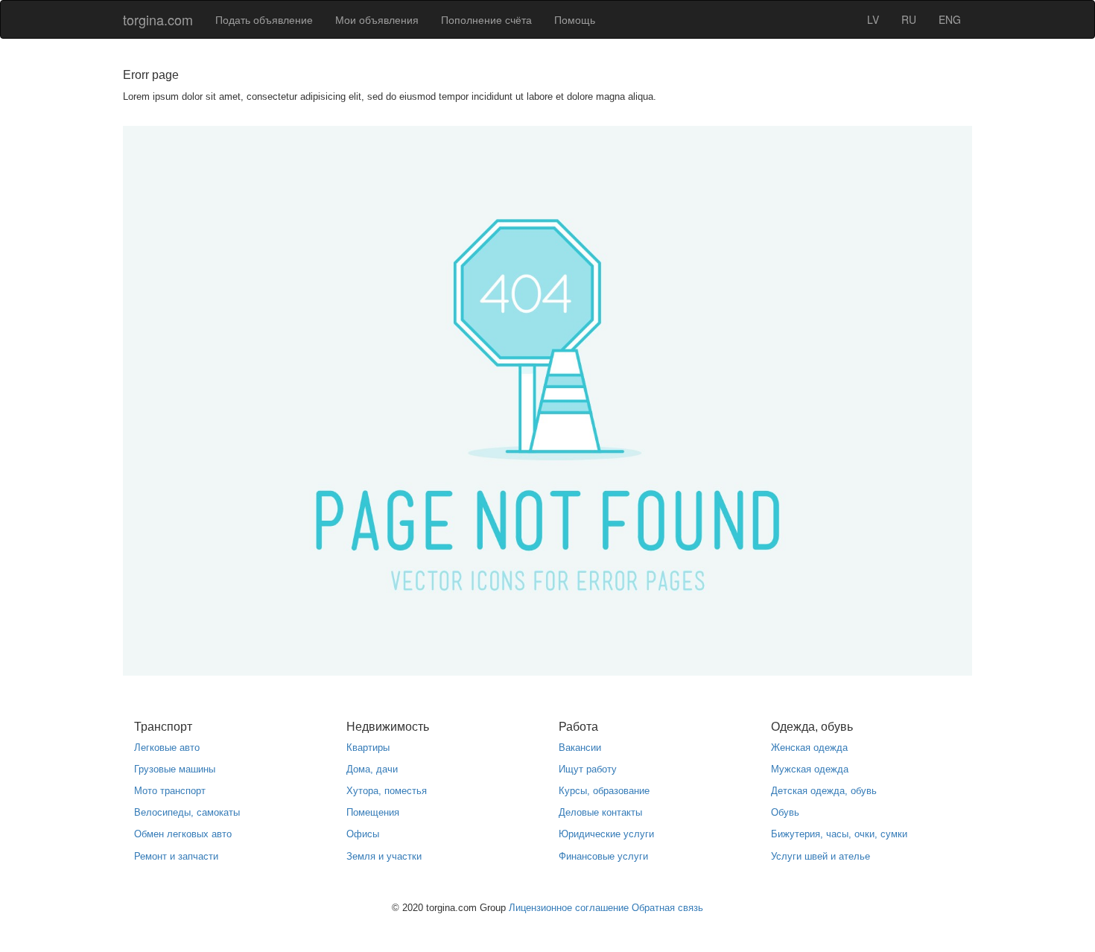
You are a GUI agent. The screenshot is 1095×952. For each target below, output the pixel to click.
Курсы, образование (604, 790)
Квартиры (368, 747)
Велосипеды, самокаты (187, 812)
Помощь (574, 19)
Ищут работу (588, 769)
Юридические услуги (606, 834)
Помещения (372, 812)
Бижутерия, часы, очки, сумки (839, 834)
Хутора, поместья (386, 790)
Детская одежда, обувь (824, 790)
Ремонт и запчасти (176, 856)
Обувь (785, 812)
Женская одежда (809, 747)
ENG (950, 19)
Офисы (362, 834)
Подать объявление (264, 19)
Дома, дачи (372, 769)
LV (873, 19)
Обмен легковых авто (183, 834)
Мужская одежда (809, 769)
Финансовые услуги (603, 856)
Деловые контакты (600, 812)
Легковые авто (167, 747)
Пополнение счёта (486, 19)
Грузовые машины (174, 769)
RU (908, 19)
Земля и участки (384, 856)
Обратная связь (667, 907)
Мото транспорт (170, 790)
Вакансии (580, 747)
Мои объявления (377, 19)
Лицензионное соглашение (569, 907)
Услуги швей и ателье (820, 856)
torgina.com (158, 19)
